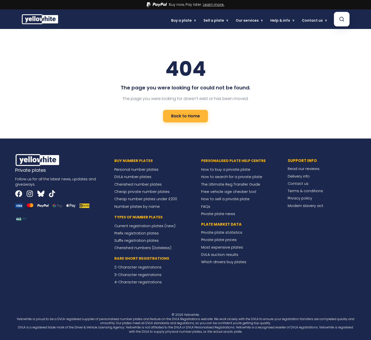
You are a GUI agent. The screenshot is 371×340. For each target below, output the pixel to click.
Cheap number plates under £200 (145, 198)
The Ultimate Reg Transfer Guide (230, 184)
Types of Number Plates (138, 217)
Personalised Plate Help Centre (233, 160)
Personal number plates (136, 169)
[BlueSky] (40, 193)
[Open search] (342, 19)
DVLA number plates (132, 176)
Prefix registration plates (136, 233)
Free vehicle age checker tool (228, 191)
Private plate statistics (221, 232)
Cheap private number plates (142, 191)
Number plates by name (137, 206)
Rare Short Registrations (141, 258)
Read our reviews (304, 168)
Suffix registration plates (136, 240)
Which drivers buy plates (223, 261)
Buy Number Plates (133, 160)
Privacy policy (300, 198)
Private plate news (218, 213)
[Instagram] (29, 193)
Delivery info (299, 176)
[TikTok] (52, 193)
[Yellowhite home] (40, 19)
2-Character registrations (138, 267)
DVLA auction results (219, 254)
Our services (249, 20)
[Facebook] (18, 193)
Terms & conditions (305, 190)
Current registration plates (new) (144, 225)
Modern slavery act (305, 205)
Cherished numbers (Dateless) (142, 247)
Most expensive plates (222, 247)
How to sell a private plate (225, 198)
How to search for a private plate (231, 176)
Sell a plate (215, 20)
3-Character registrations (138, 274)
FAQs (205, 206)
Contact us (314, 20)
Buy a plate (183, 20)
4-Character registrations (138, 282)
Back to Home (185, 116)
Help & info (282, 20)
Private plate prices (219, 239)
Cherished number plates (138, 184)
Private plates (30, 170)
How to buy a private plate (225, 169)
